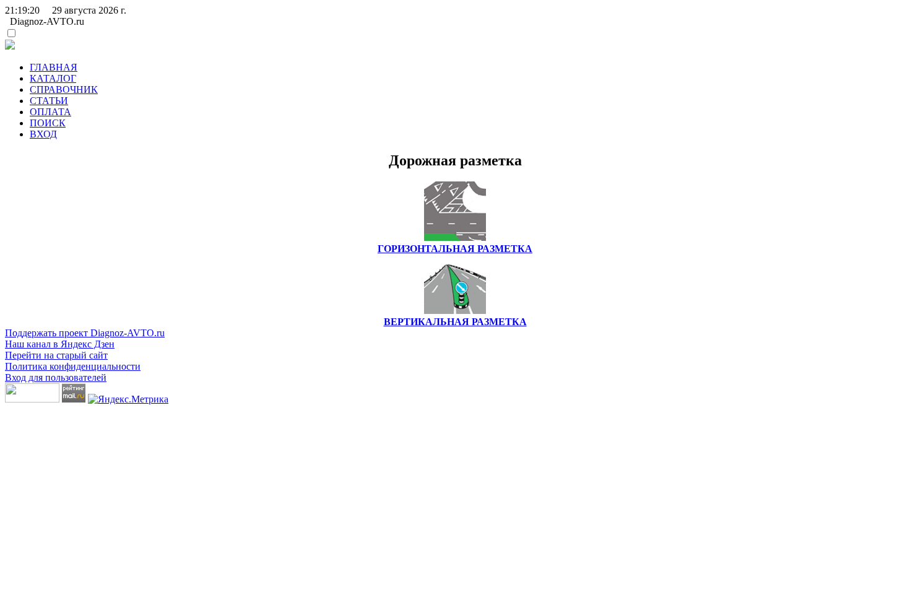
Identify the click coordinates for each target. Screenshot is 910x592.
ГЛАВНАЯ (53, 67)
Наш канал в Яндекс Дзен (60, 344)
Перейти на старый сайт (56, 355)
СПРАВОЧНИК (64, 89)
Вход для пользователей (55, 377)
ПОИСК (48, 123)
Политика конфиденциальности (73, 366)
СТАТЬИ (49, 100)
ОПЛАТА (50, 112)
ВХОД (43, 134)
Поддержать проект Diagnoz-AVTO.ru (85, 333)
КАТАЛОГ (53, 78)
